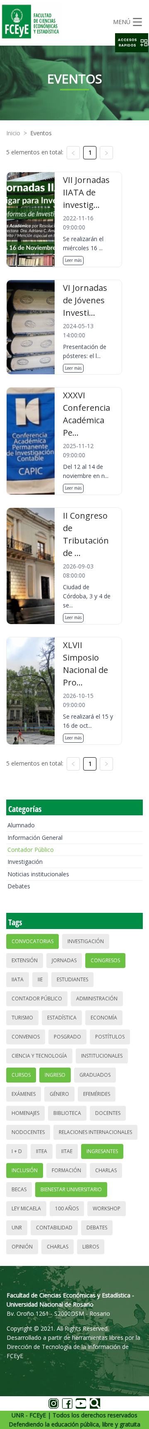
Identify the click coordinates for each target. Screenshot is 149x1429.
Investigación (25, 862)
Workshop (106, 1208)
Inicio (13, 133)
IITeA (41, 1151)
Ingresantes (102, 1151)
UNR (17, 1227)
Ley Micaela (26, 1208)
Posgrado (67, 1036)
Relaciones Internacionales (95, 1132)
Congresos (105, 960)
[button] (131, 42)
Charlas (106, 1170)
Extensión (25, 960)
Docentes (107, 1113)
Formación (66, 1170)
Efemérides (96, 1093)
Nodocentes (28, 1132)
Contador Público (30, 849)
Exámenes (24, 1093)
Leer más (73, 260)
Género (59, 1093)
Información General (34, 837)
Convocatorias (32, 941)
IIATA (18, 979)
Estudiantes (72, 979)
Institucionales (102, 1055)
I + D (17, 1151)
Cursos (21, 1074)
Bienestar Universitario (71, 1189)
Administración (97, 998)
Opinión (22, 1246)
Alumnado (21, 825)
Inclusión (25, 1170)
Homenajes (25, 1113)
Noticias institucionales (38, 874)
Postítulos (110, 1036)
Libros (90, 1246)
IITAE (66, 1151)
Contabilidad (54, 1227)
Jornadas (64, 960)
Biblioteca (67, 1113)
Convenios (26, 1036)
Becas (19, 1189)
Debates (18, 886)
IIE (40, 979)
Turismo (22, 1017)
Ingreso (55, 1074)
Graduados (95, 1074)
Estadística (62, 1017)
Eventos (41, 133)
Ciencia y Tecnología (39, 1055)
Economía (104, 1017)
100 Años (67, 1208)
